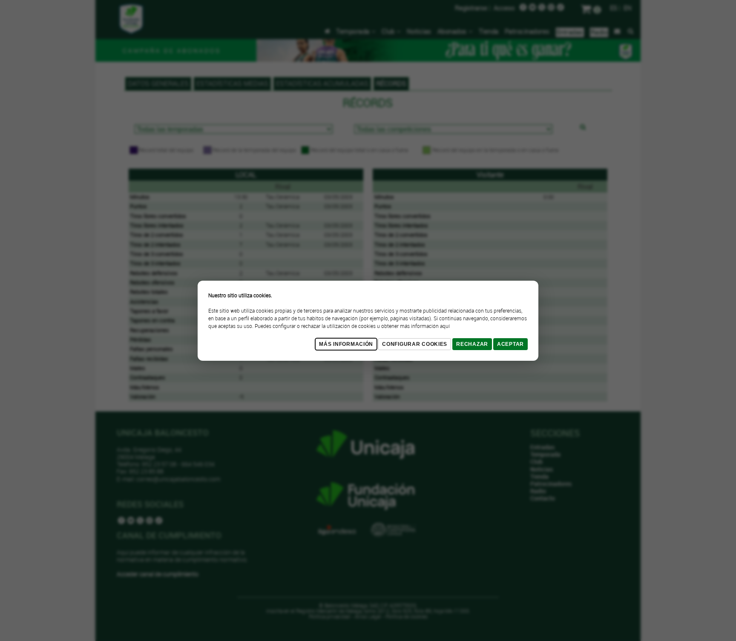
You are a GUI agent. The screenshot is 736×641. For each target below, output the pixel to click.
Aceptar (510, 344)
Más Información (346, 344)
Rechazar (472, 344)
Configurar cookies (414, 344)
